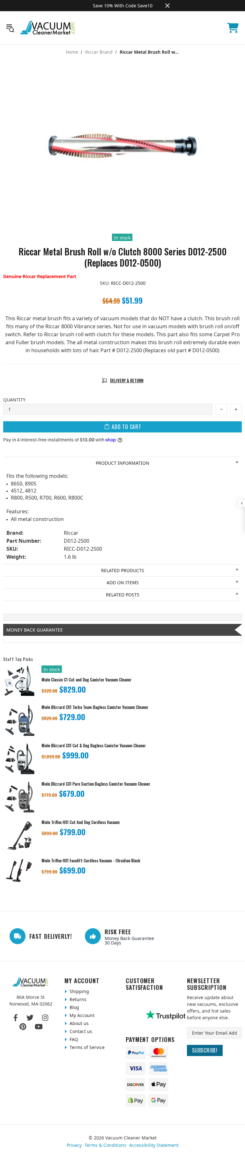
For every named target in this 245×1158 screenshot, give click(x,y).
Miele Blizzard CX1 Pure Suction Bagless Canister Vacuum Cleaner (95, 784)
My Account (81, 1015)
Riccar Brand (99, 52)
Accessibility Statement (154, 1145)
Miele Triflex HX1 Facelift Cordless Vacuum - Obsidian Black (90, 860)
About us (78, 1023)
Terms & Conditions (105, 1145)
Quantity (14, 400)
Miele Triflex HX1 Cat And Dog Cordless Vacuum (80, 822)
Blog (73, 1007)
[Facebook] (16, 1017)
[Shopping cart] (233, 28)
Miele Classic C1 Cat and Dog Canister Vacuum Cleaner (86, 679)
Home (72, 52)
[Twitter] (29, 1017)
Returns (77, 999)
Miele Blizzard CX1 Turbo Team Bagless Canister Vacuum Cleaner (94, 707)
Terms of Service (86, 1047)
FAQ (73, 1039)
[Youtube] (39, 1026)
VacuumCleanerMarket (47, 28)
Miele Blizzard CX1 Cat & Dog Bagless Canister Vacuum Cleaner (93, 745)
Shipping (78, 991)
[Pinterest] (22, 1026)
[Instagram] (45, 1017)
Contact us (80, 1031)
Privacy (74, 1145)
